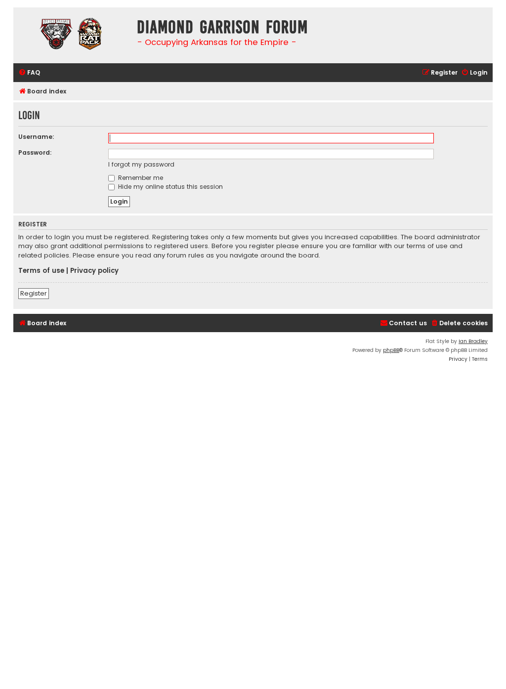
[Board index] (72, 35)
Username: (36, 136)
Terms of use (41, 270)
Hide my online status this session (169, 186)
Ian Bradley (473, 341)
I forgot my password (141, 164)
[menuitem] (29, 73)
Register (33, 293)
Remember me (139, 177)
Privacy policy (94, 270)
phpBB (391, 350)
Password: (35, 152)
